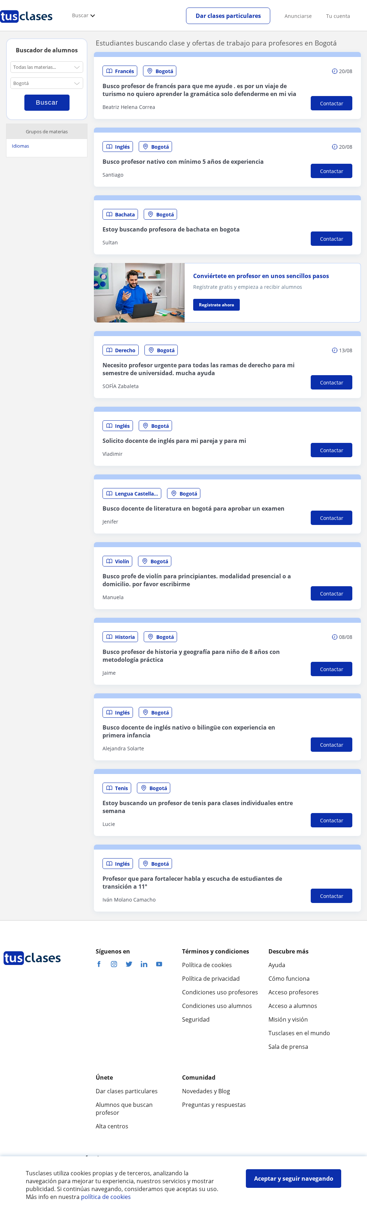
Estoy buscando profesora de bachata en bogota (171, 229)
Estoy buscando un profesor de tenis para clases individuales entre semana (198, 807)
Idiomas (20, 146)
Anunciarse (298, 16)
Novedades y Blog (206, 1091)
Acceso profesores (293, 992)
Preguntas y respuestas (214, 1105)
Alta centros (112, 1126)
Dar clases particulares (228, 16)
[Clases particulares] (26, 25)
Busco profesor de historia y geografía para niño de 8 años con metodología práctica (191, 656)
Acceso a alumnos (292, 1006)
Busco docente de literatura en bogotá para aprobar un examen (194, 508)
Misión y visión (288, 1019)
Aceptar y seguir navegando (293, 1178)
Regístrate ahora (216, 305)
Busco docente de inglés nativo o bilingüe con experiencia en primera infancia (189, 731)
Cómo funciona (289, 979)
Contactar (331, 103)
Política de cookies (207, 965)
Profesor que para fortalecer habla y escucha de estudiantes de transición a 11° (192, 882)
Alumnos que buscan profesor (124, 1109)
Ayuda (276, 965)
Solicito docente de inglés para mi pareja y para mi (174, 441)
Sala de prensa (288, 1047)
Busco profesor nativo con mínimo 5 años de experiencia (183, 162)
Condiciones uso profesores (220, 992)
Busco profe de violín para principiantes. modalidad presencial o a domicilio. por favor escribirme (197, 580)
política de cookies (106, 1197)
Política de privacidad (211, 979)
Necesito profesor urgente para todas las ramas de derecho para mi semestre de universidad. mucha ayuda (199, 369)
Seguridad (196, 1019)
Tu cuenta (338, 16)
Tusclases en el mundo (299, 1033)
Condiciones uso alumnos (217, 1006)
